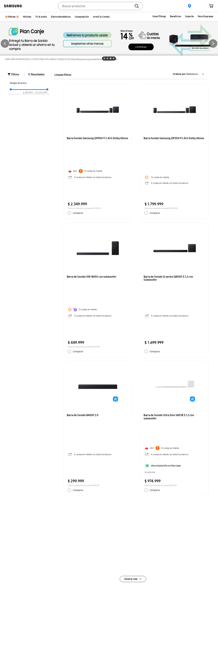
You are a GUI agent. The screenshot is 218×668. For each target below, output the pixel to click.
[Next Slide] (213, 43)
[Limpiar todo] (62, 74)
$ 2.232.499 (40, 92)
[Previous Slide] (5, 43)
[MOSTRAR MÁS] (133, 579)
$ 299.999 (28, 92)
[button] (104, 58)
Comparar (78, 213)
